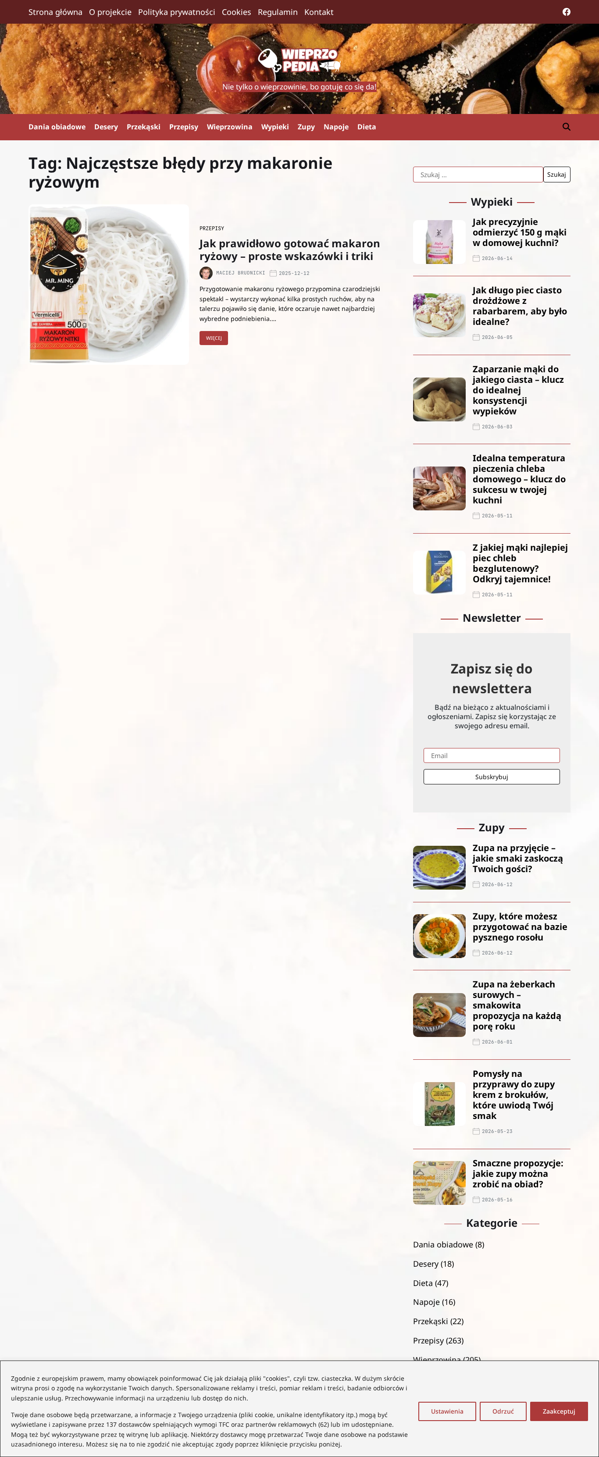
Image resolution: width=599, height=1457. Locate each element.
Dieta (366, 127)
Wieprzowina (230, 127)
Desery (106, 127)
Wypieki (275, 127)
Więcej (214, 338)
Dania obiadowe (57, 127)
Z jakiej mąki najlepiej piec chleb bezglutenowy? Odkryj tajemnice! (520, 563)
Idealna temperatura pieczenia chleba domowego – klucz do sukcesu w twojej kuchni (519, 479)
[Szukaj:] (478, 174)
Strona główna (55, 12)
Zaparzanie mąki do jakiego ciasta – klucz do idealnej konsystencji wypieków (518, 390)
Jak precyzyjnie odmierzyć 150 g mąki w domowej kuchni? (520, 232)
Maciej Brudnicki (240, 273)
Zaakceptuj (559, 1411)
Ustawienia (447, 1411)
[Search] (566, 126)
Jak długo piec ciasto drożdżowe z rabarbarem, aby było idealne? (520, 306)
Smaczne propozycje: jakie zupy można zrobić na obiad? (518, 1173)
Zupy (306, 127)
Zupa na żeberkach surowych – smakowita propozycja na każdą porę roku (517, 1005)
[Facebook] (566, 12)
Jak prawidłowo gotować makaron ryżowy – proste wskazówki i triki (290, 249)
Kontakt (319, 12)
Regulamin (278, 12)
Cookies (236, 12)
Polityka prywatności (176, 12)
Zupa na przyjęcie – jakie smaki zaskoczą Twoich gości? (518, 858)
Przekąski (143, 127)
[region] (299, 1409)
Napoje (336, 127)
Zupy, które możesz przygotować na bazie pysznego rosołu (520, 926)
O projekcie (110, 12)
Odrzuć (503, 1411)
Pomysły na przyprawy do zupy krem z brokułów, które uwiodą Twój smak (514, 1095)
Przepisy (183, 127)
